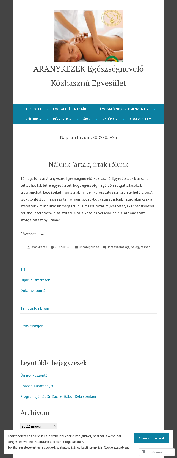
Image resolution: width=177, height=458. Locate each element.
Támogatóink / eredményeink (121, 109)
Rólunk (32, 119)
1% (22, 269)
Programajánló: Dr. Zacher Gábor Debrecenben (58, 396)
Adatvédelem (140, 119)
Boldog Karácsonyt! (36, 385)
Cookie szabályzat (116, 447)
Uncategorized (89, 247)
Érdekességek (31, 325)
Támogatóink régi (34, 308)
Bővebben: (29, 234)
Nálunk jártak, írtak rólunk (88, 164)
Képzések (60, 119)
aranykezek (39, 247)
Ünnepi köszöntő (34, 375)
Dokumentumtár (33, 290)
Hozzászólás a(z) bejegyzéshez (128, 247)
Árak (87, 119)
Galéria (108, 119)
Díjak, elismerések (35, 279)
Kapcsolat (32, 109)
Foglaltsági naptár (69, 109)
